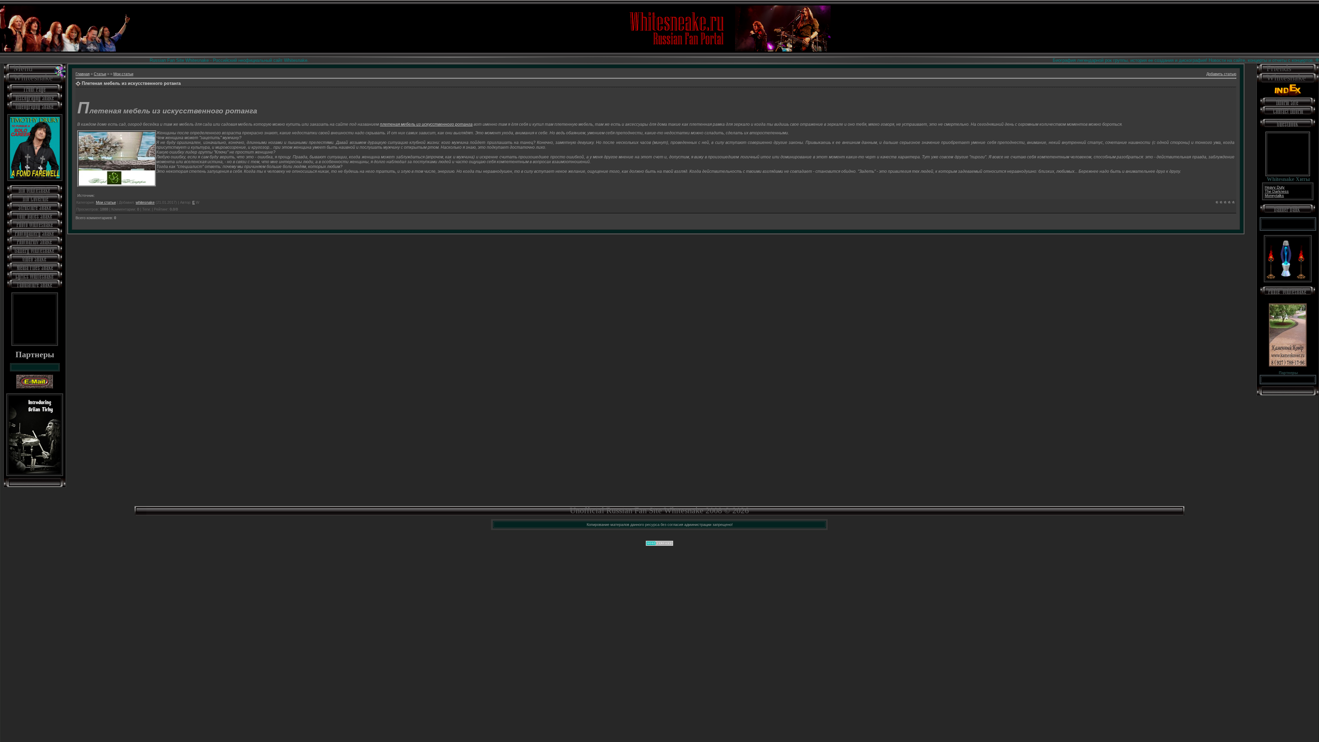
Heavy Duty (1275, 187)
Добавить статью (1221, 74)
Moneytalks (1274, 195)
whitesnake (145, 202)
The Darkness (1277, 191)
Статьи (100, 74)
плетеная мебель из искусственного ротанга (426, 124)
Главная (83, 74)
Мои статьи (123, 74)
